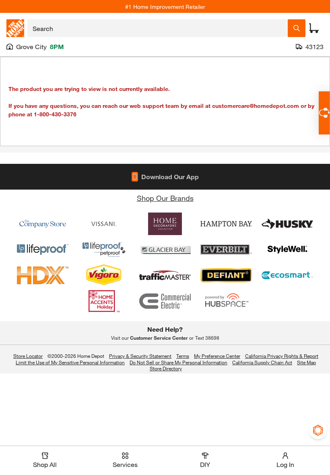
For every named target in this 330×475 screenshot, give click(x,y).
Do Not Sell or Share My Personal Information (178, 362)
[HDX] (42, 275)
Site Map (306, 362)
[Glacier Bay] (165, 249)
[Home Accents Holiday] (104, 301)
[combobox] (157, 28)
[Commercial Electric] (165, 301)
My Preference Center (217, 356)
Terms (182, 356)
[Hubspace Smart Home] (226, 301)
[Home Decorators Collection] (165, 224)
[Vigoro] (104, 275)
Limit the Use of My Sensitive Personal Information (70, 362)
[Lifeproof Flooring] (42, 249)
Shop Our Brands (165, 198)
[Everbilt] (226, 249)
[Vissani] (104, 224)
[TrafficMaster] (165, 275)
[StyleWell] (287, 249)
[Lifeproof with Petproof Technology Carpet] (104, 249)
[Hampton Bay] (226, 224)
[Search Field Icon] (296, 28)
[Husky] (287, 224)
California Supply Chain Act (262, 362)
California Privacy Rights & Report (281, 356)
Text (207, 338)
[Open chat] (324, 112)
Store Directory (166, 368)
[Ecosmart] (287, 275)
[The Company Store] (42, 224)
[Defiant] (226, 275)
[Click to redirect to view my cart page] (314, 28)
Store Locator (28, 356)
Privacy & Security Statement (140, 356)
